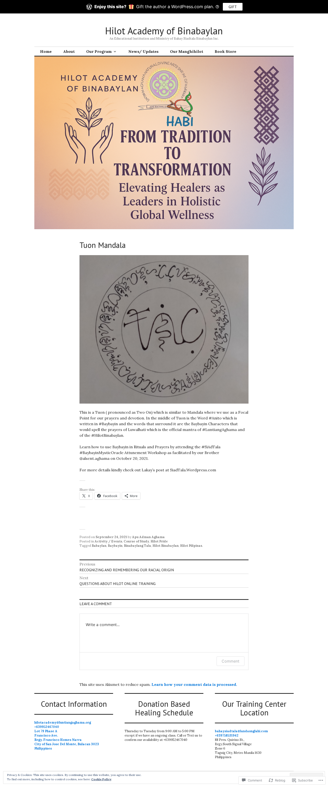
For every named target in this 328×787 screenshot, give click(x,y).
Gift (233, 6)
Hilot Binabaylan (165, 546)
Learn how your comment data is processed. (194, 684)
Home (46, 51)
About (69, 51)
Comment (230, 661)
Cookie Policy (101, 779)
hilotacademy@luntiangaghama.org (62, 722)
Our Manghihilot (186, 51)
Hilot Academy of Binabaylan (164, 31)
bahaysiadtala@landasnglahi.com (241, 731)
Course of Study (136, 541)
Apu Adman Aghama (148, 537)
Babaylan (99, 546)
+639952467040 (46, 727)
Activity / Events (108, 541)
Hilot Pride (159, 541)
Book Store (225, 51)
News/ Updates (143, 51)
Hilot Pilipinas (191, 546)
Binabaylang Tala (137, 546)
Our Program (99, 51)
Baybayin (115, 546)
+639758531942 (226, 735)
